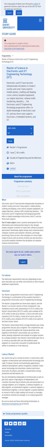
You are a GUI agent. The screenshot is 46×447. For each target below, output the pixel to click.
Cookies (7, 432)
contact (13, 168)
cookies (35, 3)
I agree (9, 12)
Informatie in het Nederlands (14, 48)
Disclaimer (8, 429)
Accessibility (8, 435)
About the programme (23, 176)
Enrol (10, 141)
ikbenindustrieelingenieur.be (11, 403)
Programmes (6, 55)
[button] (40, 19)
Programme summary (23, 181)
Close (19, 12)
